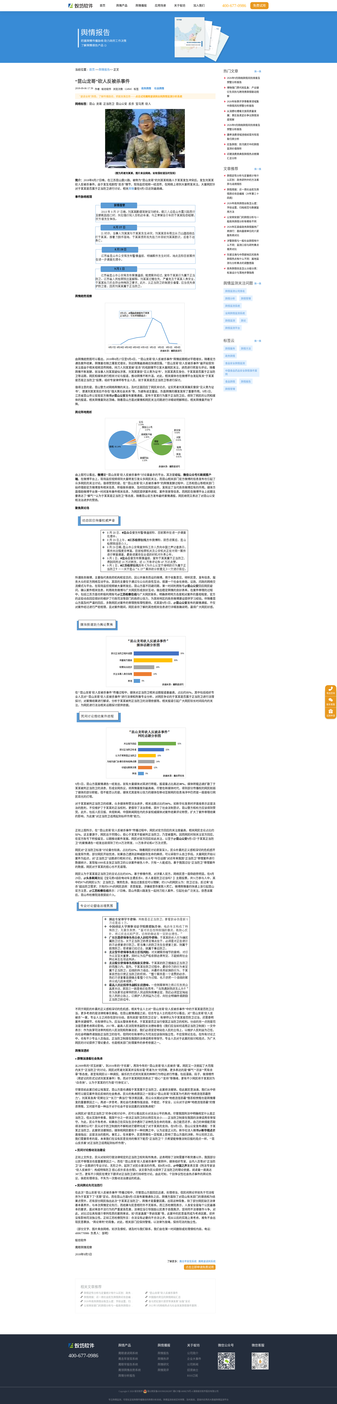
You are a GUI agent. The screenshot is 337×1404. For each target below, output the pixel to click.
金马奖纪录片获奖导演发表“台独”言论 (169, 1301)
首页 (102, 5)
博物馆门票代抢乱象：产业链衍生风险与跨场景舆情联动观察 (243, 91)
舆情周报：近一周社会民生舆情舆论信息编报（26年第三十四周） (109, 1297)
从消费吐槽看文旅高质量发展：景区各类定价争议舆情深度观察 (243, 115)
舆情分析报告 (126, 1375)
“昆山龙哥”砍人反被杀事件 (163, 1293)
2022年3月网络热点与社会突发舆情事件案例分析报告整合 (174, 1305)
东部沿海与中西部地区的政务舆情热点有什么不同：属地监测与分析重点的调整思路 (243, 258)
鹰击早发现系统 (188, 1261)
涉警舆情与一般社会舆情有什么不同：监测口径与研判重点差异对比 (243, 245)
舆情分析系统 (154, 1400)
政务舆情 (230, 356)
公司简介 (192, 1353)
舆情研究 (163, 1364)
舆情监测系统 (232, 306)
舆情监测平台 (232, 328)
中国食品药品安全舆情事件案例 (241, 372)
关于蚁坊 (179, 5)
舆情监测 (230, 320)
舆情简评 (163, 1370)
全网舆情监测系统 (235, 313)
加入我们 (199, 5)
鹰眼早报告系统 (128, 1364)
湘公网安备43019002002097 (159, 1391)
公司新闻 (192, 1364)
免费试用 (259, 5)
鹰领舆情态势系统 (129, 1370)
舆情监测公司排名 (235, 291)
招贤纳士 (192, 1370)
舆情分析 (230, 298)
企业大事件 (194, 1358)
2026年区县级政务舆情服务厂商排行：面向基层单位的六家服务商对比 (243, 231)
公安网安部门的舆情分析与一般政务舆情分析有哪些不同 (109, 1305)
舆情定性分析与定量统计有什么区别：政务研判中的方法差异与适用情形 (109, 1293)
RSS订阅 (192, 1375)
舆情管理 (246, 298)
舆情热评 (163, 1358)
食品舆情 (230, 381)
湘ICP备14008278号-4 (183, 1391)
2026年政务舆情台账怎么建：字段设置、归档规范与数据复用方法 (109, 1301)
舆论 (243, 320)
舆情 (131, 188)
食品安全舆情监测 (235, 363)
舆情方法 (246, 348)
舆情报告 (246, 381)
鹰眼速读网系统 (207, 1261)
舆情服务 (230, 348)
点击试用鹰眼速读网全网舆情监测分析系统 (159, 96)
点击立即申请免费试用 (200, 1267)
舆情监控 (80, 6)
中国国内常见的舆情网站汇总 (165, 1297)
